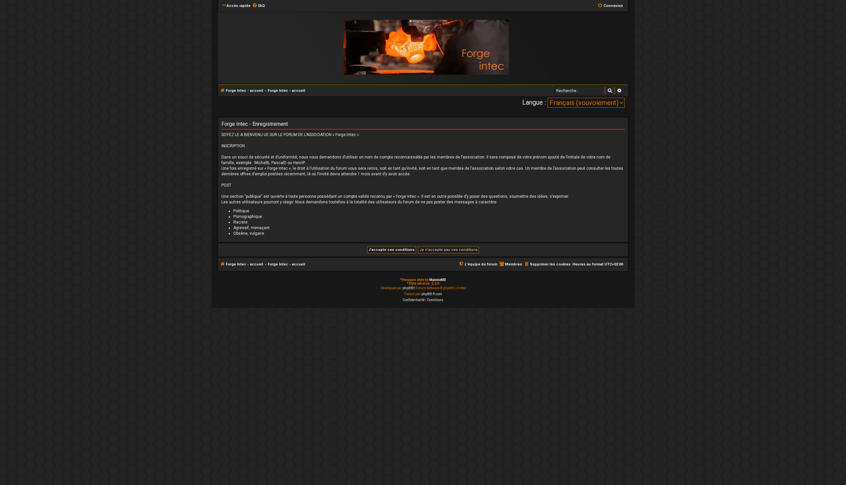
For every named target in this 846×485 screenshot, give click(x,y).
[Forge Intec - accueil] (426, 47)
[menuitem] (258, 6)
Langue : (534, 102)
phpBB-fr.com (431, 294)
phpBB (408, 288)
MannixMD (437, 280)
